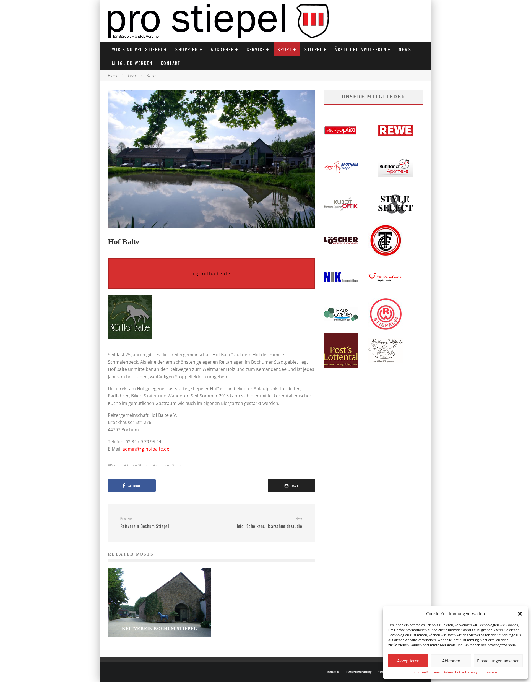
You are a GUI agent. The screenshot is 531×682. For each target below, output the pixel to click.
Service (256, 49)
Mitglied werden (132, 63)
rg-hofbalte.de (211, 273)
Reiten (115, 465)
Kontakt (171, 63)
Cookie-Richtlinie (427, 672)
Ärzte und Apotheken (360, 49)
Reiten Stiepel (138, 465)
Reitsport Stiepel (169, 465)
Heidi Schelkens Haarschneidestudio (268, 523)
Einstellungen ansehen (498, 660)
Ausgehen (222, 49)
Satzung (382, 672)
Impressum (488, 672)
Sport (285, 49)
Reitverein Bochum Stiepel (144, 523)
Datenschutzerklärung (459, 672)
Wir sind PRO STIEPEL (137, 49)
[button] (520, 613)
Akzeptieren (408, 660)
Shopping (186, 49)
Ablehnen (451, 660)
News (405, 49)
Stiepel (313, 49)
